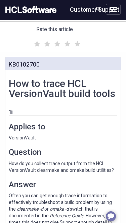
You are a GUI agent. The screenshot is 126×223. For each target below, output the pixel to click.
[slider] (56, 43)
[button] (98, 8)
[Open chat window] (111, 216)
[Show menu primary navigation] (113, 9)
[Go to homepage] (29, 10)
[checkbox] (36, 42)
